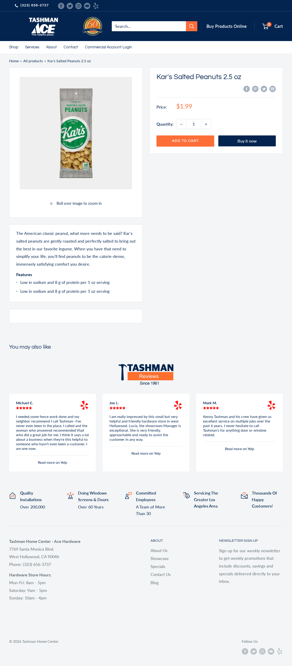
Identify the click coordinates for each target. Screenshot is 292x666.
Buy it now (247, 141)
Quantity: (165, 124)
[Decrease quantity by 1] (181, 124)
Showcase (160, 558)
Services (32, 47)
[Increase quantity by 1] (206, 124)
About (51, 47)
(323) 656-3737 (35, 5)
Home (14, 61)
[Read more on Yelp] (84, 405)
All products (33, 61)
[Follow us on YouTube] (87, 5)
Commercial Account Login (108, 47)
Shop (13, 47)
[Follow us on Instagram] (78, 5)
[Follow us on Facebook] (61, 5)
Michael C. (24, 403)
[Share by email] (272, 89)
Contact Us (161, 574)
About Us (159, 550)
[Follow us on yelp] (96, 5)
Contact (71, 47)
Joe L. (114, 403)
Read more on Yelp (52, 462)
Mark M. (210, 403)
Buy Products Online (226, 26)
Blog (155, 582)
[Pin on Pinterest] (255, 89)
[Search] (191, 26)
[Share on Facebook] (246, 89)
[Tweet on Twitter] (264, 89)
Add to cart (185, 141)
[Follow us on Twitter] (70, 5)
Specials (158, 566)
